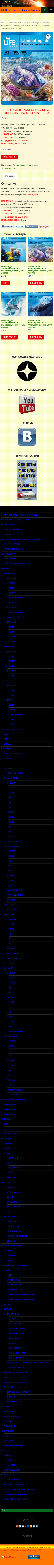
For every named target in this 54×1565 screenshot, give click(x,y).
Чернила (5, 568)
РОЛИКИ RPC (12, 1202)
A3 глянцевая (19, 165)
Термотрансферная (15, 1090)
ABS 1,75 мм (11, 1460)
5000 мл (12, 642)
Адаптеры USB (10, 559)
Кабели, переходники (13, 549)
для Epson (11, 607)
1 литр (12, 593)
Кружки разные (13, 1280)
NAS (8, 1153)
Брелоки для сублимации (16, 1372)
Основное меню (51, 10)
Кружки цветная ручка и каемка (21, 1299)
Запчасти (5, 1182)
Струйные (8, 1143)
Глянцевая (11, 783)
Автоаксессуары (8, 554)
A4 (8, 763)
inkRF (6, 734)
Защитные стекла (12, 544)
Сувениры (5, 1406)
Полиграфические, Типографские (19, 1489)
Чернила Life (9, 573)
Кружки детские (14, 1285)
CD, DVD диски (7, 1431)
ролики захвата (14, 1231)
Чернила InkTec (10, 666)
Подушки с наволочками (18, 1392)
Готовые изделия (12, 1470)
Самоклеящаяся (14, 841)
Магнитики (9, 1411)
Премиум (11, 900)
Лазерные (8, 1148)
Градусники (9, 1426)
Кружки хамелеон (15, 1290)
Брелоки (8, 1421)
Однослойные (13, 1338)
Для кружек (9, 1251)
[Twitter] (34, 1526)
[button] (48, 36)
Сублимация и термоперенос (14, 1265)
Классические (15, 1324)
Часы (6, 1377)
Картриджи (6, 1139)
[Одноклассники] (31, 1526)
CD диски (8, 1436)
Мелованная (12, 910)
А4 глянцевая (10, 1109)
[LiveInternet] (20, 1526)
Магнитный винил (12, 1416)
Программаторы (14, 1207)
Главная (4, 23)
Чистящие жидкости (11, 729)
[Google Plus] (17, 1526)
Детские (13, 1319)
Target (9, 1163)
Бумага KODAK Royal (13, 754)
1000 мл (12, 637)
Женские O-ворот (17, 1329)
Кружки (7, 1270)
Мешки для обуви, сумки (15, 1382)
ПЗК (5, 1129)
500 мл (12, 588)
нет (5, 283)
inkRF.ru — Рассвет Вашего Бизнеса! (20, 10)
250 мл (12, 661)
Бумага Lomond (11, 1036)
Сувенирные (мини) (15, 1368)
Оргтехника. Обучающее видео (15, 520)
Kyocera (13, 1173)
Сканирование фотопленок (16, 1494)
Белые (9, 1275)
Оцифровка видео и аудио (16, 1499)
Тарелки (7, 1304)
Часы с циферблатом (13, 529)
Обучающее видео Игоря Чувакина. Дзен (19, 515)
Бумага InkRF (9, 768)
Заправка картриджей (14, 1484)
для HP (10, 700)
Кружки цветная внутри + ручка (21, 1294)
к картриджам (10, 1187)
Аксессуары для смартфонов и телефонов (20, 539)
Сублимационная (15, 773)
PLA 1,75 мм (11, 1465)
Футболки (8, 1309)
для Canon (11, 685)
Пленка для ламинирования (32, 23)
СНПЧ (6, 1124)
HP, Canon (13, 1158)
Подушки (8, 1387)
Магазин (13, 23)
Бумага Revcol (10, 905)
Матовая (10, 812)
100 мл (12, 583)
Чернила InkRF (10, 646)
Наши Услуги (7, 1475)
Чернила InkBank (11, 603)
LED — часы (9, 534)
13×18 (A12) (13, 983)
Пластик (8, 1455)
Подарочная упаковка (11, 1246)
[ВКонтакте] (36, 1526)
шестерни (11, 1241)
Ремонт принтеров (12, 1480)
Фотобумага (7, 749)
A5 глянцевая (10, 1104)
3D (2, 1450)
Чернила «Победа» (12, 617)
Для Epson (11, 578)
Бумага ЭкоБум (11, 778)
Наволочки (12, 1402)
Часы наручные (8, 525)
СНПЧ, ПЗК (5, 1119)
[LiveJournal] (25, 1526)
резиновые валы (14, 1226)
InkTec (7, 739)
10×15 (9, 758)
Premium (10, 963)
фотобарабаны (13, 1192)
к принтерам (9, 1216)
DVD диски (9, 1441)
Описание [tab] (10, 176)
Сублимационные (15, 598)
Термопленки (13, 1221)
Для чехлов (9, 1260)
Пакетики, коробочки (13, 1445)
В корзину (9, 157)
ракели (10, 1197)
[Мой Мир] (28, 1526)
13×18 (11, 793)
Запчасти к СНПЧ (11, 1134)
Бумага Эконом (11, 846)
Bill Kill (7, 744)
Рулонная (11, 1080)
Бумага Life (9, 914)
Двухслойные (13, 1314)
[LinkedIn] (23, 1526)
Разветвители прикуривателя (17, 564)
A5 (10, 797)
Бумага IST (8, 968)
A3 (10, 807)
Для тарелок (9, 1255)
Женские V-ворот (17, 1333)
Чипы (9, 1212)
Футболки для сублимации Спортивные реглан (28, 1363)
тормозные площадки (17, 1236)
